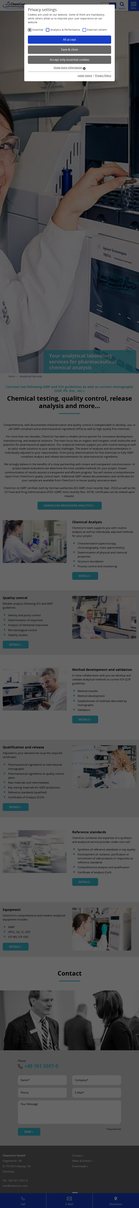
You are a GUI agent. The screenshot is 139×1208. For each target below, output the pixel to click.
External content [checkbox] (97, 29)
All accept (69, 40)
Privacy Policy (103, 75)
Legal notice (85, 75)
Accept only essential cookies (69, 60)
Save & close (69, 49)
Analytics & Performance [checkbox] (65, 29)
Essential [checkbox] (37, 29)
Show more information (68, 67)
